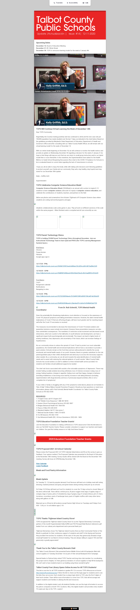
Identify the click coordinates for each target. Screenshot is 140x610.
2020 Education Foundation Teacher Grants (70, 439)
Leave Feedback (42, 466)
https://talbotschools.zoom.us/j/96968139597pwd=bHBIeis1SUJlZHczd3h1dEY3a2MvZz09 (66, 266)
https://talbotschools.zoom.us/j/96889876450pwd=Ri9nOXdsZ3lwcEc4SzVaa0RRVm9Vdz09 (67, 273)
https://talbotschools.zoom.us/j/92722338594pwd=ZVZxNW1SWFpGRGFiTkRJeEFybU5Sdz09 (67, 296)
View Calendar (41, 464)
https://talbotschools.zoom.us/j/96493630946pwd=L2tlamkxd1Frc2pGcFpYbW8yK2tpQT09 (66, 303)
